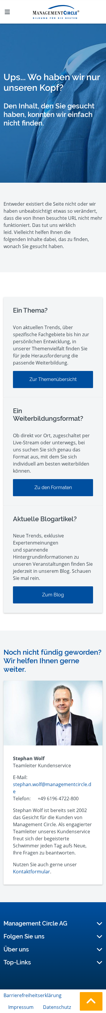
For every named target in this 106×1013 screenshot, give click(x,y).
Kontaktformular (31, 871)
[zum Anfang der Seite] (91, 1001)
